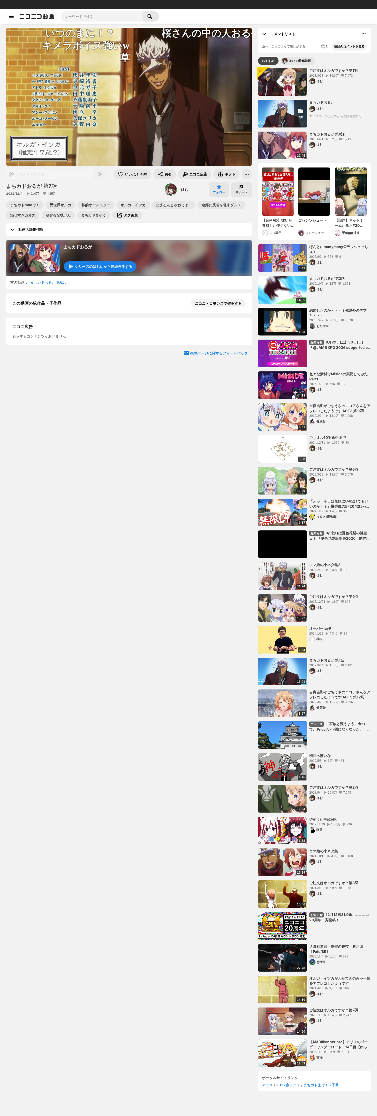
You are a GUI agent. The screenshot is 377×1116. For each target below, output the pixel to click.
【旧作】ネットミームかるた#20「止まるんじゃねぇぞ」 (349, 223)
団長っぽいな (320, 755)
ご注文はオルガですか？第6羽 (333, 469)
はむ (184, 189)
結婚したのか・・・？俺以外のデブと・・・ (338, 313)
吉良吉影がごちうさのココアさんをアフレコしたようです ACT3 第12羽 (339, 694)
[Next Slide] (241, 438)
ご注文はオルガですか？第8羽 (333, 883)
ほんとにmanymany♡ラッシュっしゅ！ (338, 249)
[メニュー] (247, 174)
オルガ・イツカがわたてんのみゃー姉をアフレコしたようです (339, 980)
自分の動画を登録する (41, 391)
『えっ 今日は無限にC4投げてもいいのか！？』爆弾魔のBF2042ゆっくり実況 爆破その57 (339, 504)
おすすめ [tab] (268, 61)
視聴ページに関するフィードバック (219, 487)
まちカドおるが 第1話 (326, 660)
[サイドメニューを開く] (11, 16)
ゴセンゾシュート (312, 220)
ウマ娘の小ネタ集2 (324, 564)
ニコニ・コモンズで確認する (218, 303)
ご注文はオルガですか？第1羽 (333, 70)
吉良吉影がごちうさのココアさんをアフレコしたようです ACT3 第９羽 (339, 408)
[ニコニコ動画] (36, 16)
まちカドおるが (78, 246)
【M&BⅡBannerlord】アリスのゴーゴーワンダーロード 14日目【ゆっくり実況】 (340, 1044)
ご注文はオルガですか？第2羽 (333, 787)
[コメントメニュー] (364, 34)
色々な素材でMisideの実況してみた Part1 (338, 376)
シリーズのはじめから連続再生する (103, 266)
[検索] (151, 16)
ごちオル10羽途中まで (327, 437)
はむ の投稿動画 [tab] (300, 61)
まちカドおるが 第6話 (48, 282)
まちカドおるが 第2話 (327, 278)
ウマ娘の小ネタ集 (323, 851)
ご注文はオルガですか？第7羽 (333, 1010)
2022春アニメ (288, 1085)
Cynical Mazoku (323, 819)
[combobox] (102, 16)
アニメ (267, 1085)
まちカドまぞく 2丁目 (321, 1085)
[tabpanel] (314, 567)
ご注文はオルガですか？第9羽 (333, 596)
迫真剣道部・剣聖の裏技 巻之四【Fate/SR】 (336, 949)
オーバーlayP (320, 628)
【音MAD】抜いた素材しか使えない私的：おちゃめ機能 (277, 223)
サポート (241, 192)
